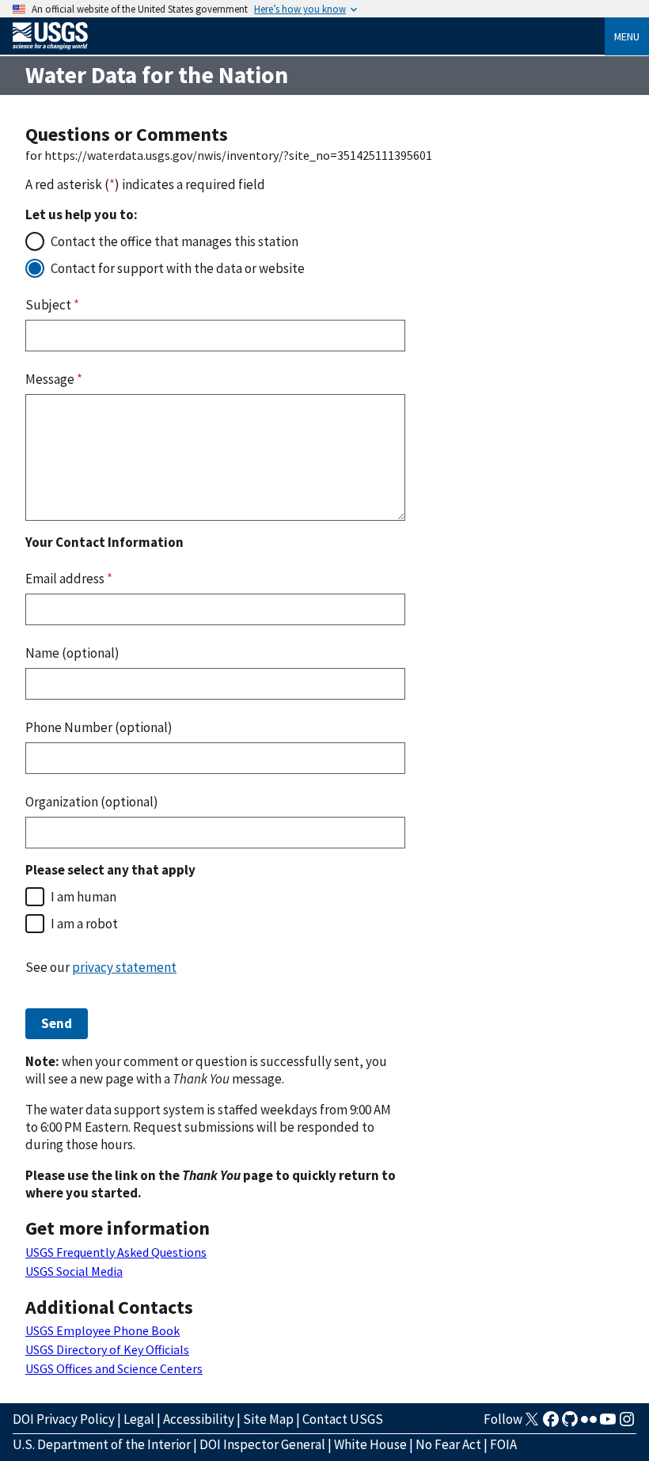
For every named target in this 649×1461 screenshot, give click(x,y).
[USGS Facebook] (550, 1424)
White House (370, 1444)
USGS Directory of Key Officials (107, 1349)
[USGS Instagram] (626, 1424)
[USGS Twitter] (531, 1424)
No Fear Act (448, 1444)
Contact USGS (342, 1419)
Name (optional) (72, 653)
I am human (83, 896)
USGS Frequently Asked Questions (116, 1252)
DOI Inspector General (262, 1444)
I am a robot (84, 923)
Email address (68, 578)
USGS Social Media (74, 1271)
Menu (627, 36)
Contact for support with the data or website (178, 268)
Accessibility (198, 1419)
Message (53, 379)
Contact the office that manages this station (174, 241)
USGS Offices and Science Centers (114, 1368)
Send (56, 1023)
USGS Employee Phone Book (102, 1330)
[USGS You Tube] (607, 1424)
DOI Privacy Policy (64, 1419)
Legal (138, 1419)
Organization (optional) (91, 801)
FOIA (503, 1444)
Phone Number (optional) (99, 727)
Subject (52, 304)
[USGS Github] (569, 1424)
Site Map (268, 1419)
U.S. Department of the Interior (102, 1444)
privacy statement (124, 967)
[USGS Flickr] (588, 1424)
